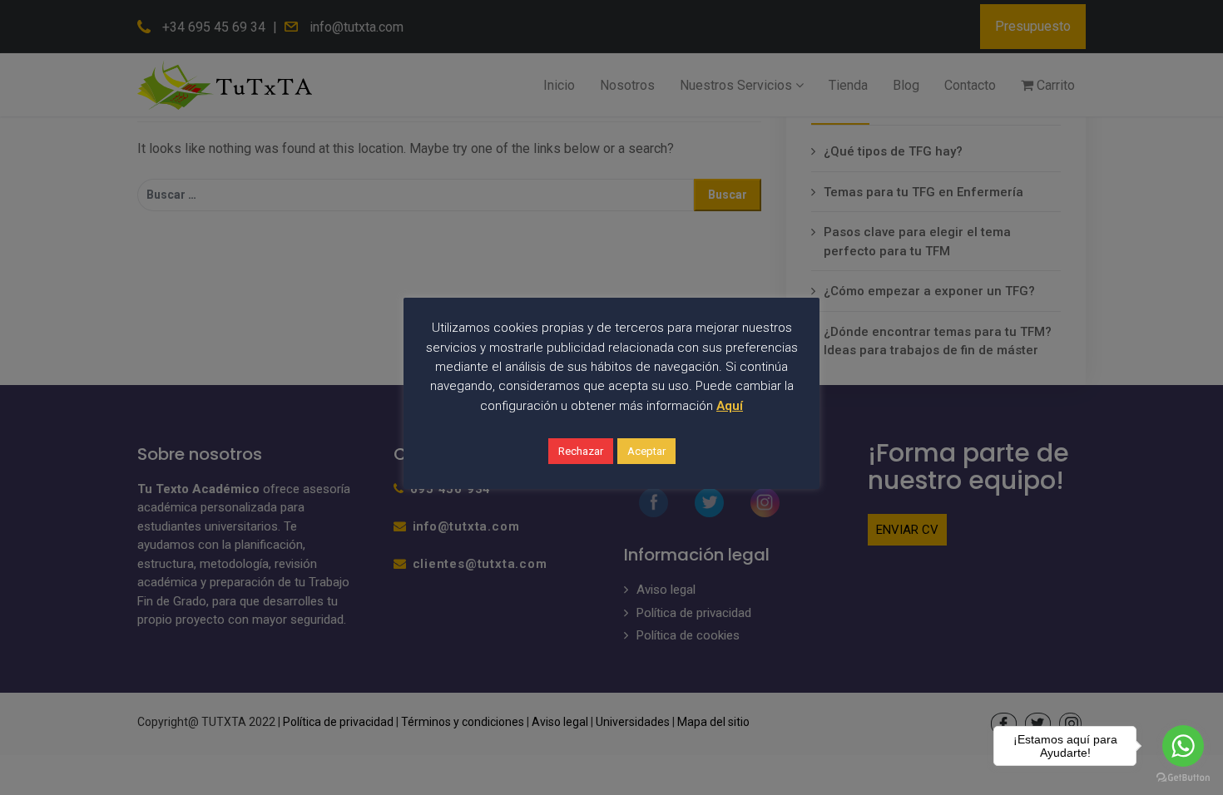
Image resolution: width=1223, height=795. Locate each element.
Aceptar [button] (646, 451)
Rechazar (580, 451)
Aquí (729, 405)
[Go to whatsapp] (1183, 746)
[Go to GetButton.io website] (1183, 778)
